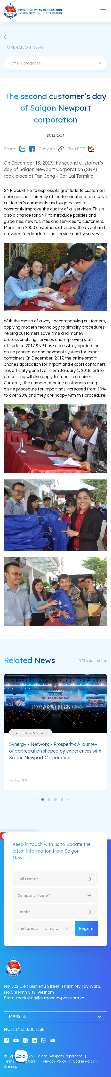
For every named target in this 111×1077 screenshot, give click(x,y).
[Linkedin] (34, 1040)
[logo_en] (33, 11)
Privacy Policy (54, 1061)
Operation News (30, 733)
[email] (52, 1040)
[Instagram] (25, 1040)
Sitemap (10, 1066)
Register (87, 928)
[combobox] (55, 63)
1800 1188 (34, 1029)
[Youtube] (16, 1040)
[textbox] (55, 63)
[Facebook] (32, 149)
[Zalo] (22, 149)
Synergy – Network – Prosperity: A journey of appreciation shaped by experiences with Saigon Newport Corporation (55, 750)
